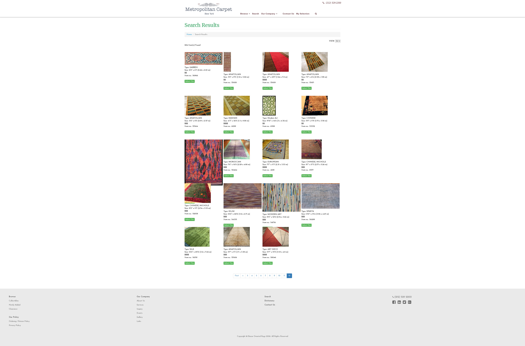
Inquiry (139, 309)
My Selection (302, 14)
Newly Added (14, 305)
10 (279, 276)
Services (140, 305)
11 (284, 276)
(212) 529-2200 (333, 3)
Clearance (13, 309)
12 (289, 276)
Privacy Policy (15, 325)
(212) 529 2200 (403, 297)
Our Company (268, 14)
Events (139, 313)
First (237, 276)
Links (139, 321)
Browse (244, 14)
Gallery (140, 317)
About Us (141, 301)
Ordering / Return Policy (19, 321)
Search (255, 14)
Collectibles (14, 301)
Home (189, 34)
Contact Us (288, 14)
